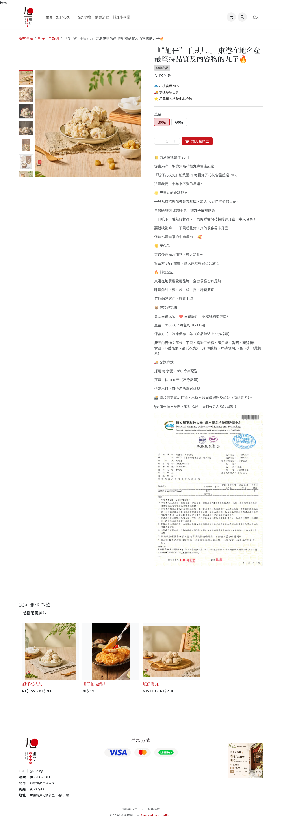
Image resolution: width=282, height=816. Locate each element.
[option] (141, 659)
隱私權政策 (129, 809)
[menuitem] (49, 17)
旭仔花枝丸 (32, 684)
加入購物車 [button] (199, 141)
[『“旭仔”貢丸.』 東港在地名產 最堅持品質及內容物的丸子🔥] (171, 651)
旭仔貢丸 (151, 684)
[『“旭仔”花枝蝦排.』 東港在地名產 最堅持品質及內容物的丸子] (110, 651)
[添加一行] (175, 141)
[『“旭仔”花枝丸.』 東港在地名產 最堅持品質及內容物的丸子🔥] (50, 651)
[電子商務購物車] (231, 17)
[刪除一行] (158, 141)
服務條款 (154, 809)
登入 (256, 17)
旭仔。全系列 (48, 38)
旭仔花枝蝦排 (94, 684)
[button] (242, 17)
